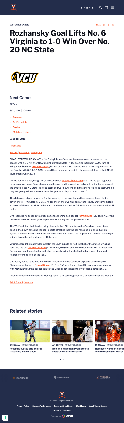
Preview (17, 117)
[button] (60, 359)
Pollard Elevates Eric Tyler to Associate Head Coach (26, 350)
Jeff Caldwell (85, 216)
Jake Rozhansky (40, 166)
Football (100, 345)
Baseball (15, 345)
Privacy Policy (23, 406)
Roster (16, 127)
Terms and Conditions (63, 406)
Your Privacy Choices (98, 406)
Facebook (24, 152)
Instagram (36, 152)
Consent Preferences (41, 406)
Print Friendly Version (21, 282)
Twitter (14, 152)
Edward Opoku (42, 265)
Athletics (57, 345)
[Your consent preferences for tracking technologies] (5, 418)
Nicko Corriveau (37, 247)
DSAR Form (81, 406)
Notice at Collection (62, 410)
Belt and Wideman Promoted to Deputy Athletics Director (70, 350)
